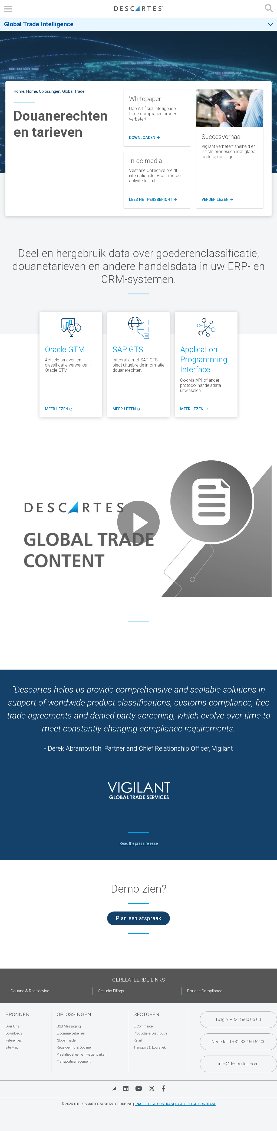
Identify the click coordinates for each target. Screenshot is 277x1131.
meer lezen (58, 409)
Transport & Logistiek (150, 1047)
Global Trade (73, 91)
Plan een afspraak (138, 918)
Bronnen (17, 1014)
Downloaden (144, 138)
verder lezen (217, 200)
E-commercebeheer (71, 1033)
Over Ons (12, 1026)
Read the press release (139, 843)
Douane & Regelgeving (30, 991)
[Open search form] (269, 9)
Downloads (13, 1033)
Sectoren (146, 1014)
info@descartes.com (238, 1063)
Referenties (13, 1040)
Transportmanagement (74, 1061)
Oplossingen (49, 91)
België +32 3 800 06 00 (238, 1019)
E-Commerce (143, 1026)
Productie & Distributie (150, 1033)
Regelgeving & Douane (74, 1047)
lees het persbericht (153, 200)
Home (19, 91)
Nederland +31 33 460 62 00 (239, 1041)
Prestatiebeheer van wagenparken (81, 1054)
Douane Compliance (204, 991)
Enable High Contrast (154, 1104)
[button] (138, 522)
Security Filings (111, 991)
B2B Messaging (69, 1026)
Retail (138, 1040)
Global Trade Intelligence (39, 24)
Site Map (11, 1047)
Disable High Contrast (195, 1104)
